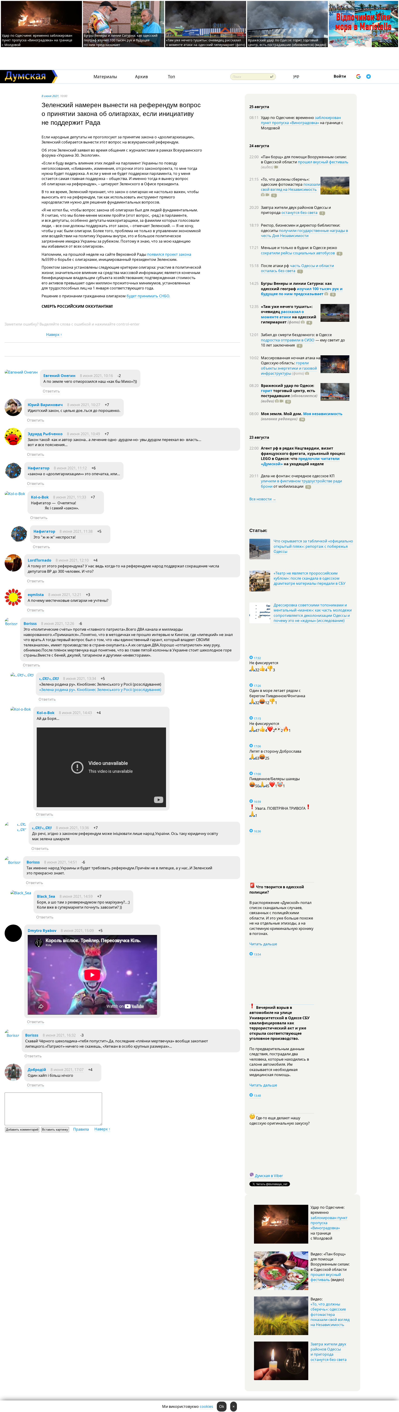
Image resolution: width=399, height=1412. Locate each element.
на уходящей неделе (303, 463)
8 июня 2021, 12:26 (57, 623)
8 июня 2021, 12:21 (64, 594)
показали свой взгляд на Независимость (290, 187)
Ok (221, 1406)
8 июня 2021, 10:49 (83, 433)
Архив (141, 76)
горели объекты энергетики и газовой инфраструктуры (289, 368)
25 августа (259, 106)
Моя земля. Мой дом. (282, 413)
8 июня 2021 (50, 96)
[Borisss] (11, 623)
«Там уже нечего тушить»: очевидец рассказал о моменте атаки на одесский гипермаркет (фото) (205, 42)
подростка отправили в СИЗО (287, 340)
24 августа (259, 145)
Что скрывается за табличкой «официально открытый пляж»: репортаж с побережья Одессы (313, 546)
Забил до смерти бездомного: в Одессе (296, 334)
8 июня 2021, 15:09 (77, 930)
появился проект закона (169, 254)
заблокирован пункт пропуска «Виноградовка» (301, 120)
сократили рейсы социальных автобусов (298, 253)
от (287, 486)
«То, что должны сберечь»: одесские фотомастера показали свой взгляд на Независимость (330, 1314)
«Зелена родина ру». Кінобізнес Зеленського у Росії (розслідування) (100, 689)
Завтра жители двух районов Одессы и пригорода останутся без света (329, 1352)
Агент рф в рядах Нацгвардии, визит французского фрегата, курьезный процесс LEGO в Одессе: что (303, 453)
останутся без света (299, 212)
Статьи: (258, 530)
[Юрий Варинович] (13, 414)
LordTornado (39, 560)
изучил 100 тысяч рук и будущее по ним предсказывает (302, 291)
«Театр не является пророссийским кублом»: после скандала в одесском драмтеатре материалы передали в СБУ (309, 578)
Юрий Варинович (45, 404)
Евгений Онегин (59, 375)
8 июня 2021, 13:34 (79, 678)
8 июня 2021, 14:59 (76, 896)
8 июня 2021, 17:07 (67, 1069)
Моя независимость (322, 413)
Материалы (105, 76)
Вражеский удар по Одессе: (287, 385)
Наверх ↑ (54, 334)
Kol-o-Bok (40, 497)
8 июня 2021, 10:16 (96, 375)
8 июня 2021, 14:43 (75, 712)
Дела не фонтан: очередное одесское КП (298, 475)
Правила (81, 1129)
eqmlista (36, 594)
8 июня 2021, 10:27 (83, 404)
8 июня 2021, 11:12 (70, 468)
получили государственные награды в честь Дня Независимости (304, 233)
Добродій (37, 1069)
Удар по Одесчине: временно (288, 117)
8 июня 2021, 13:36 (72, 827)
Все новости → (262, 499)
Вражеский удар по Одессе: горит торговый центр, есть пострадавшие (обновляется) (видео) (287, 42)
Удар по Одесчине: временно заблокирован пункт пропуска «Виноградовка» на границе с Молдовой (37, 40)
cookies (206, 1406)
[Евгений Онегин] (21, 372)
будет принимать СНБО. (148, 295)
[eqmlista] (13, 604)
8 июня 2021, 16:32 (59, 1035)
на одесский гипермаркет (288, 319)
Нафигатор (38, 468)
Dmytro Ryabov (42, 930)
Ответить (51, 391)
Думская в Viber (269, 1175)
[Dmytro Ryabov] (13, 940)
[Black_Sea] (20, 892)
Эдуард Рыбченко (45, 433)
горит (266, 390)
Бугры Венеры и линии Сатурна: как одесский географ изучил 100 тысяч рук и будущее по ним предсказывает (120, 40)
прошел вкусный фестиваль (323, 161)
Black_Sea (46, 896)
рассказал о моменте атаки (282, 314)
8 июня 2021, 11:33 (69, 497)
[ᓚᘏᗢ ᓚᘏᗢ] (21, 675)
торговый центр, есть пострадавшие (289, 396)
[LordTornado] (13, 570)
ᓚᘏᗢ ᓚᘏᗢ (49, 678)
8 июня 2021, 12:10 (72, 560)
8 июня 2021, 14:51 (60, 862)
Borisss (30, 623)
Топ (171, 76)
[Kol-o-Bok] (15, 493)
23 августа (259, 437)
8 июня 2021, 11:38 (76, 531)
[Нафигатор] (13, 478)
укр (296, 76)
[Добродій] (13, 1079)
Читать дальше (263, 943)
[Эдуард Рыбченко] (13, 443)
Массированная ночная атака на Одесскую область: (290, 360)
